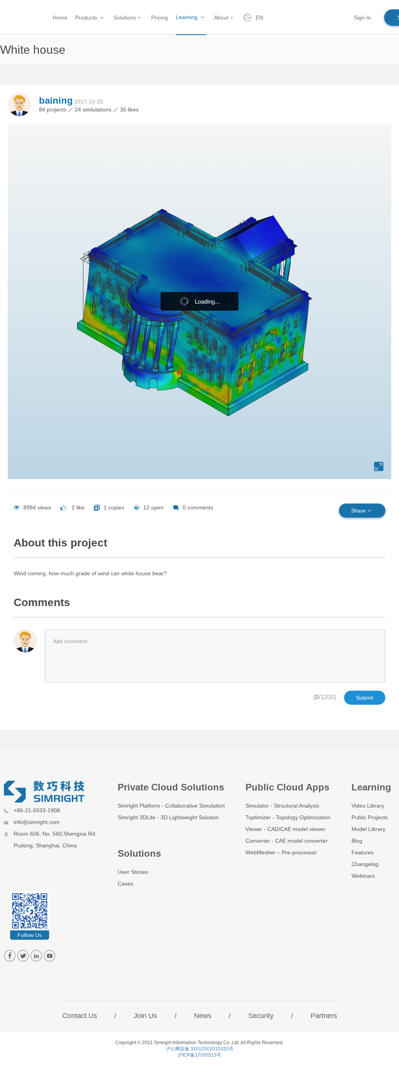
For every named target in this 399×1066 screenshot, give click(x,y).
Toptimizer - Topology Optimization (287, 817)
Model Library (368, 829)
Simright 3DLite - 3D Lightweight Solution (168, 817)
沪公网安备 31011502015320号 (199, 1049)
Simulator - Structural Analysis (282, 806)
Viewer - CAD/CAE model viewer (285, 829)
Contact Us (79, 1016)
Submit (364, 698)
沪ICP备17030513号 (199, 1055)
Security (261, 1016)
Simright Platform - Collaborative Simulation (171, 806)
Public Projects (369, 817)
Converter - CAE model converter (286, 841)
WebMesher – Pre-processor (281, 852)
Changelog (364, 864)
